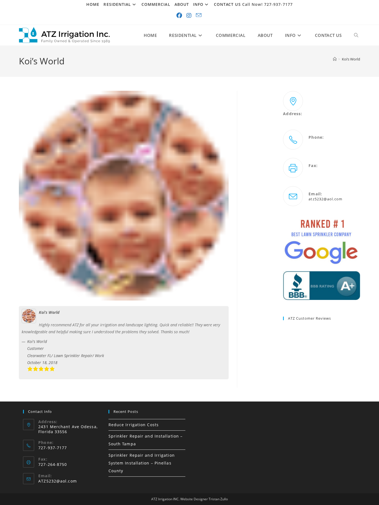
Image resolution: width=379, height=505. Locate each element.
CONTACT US (227, 4)
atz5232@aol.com (325, 198)
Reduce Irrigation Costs (133, 424)
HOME (92, 4)
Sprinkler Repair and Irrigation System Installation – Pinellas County (141, 463)
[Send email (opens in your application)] (199, 16)
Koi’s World (351, 59)
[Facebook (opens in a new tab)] (180, 16)
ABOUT (182, 4)
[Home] (335, 59)
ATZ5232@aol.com (57, 481)
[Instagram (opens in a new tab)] (189, 16)
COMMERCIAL (156, 4)
